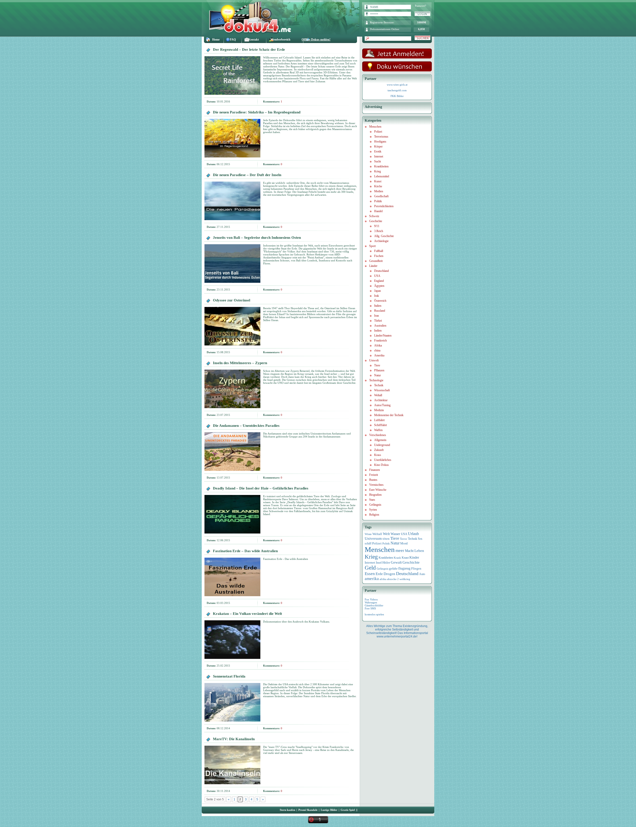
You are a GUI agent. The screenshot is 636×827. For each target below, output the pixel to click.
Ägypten (379, 286)
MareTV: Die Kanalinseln (234, 739)
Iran (376, 315)
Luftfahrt (379, 420)
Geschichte (375, 221)
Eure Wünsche (377, 489)
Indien (378, 330)
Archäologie (381, 241)
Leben (419, 551)
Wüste (368, 534)
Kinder (414, 557)
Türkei (378, 320)
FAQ (233, 39)
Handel (378, 211)
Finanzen (374, 470)
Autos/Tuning (382, 405)
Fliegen (416, 568)
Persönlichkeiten (384, 206)
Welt (386, 534)
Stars (372, 499)
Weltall (378, 395)
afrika (383, 579)
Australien (380, 325)
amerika (372, 578)
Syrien (373, 509)
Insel (379, 562)
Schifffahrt (380, 425)
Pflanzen (379, 370)
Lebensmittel (381, 176)
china (377, 350)
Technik (378, 385)
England (379, 281)
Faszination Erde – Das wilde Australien (245, 551)
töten (386, 538)
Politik (378, 201)
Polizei (378, 131)
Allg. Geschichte (384, 236)
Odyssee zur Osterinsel (231, 300)
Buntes (373, 480)
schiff (368, 543)
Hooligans (380, 141)
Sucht (377, 161)
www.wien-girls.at (397, 84)
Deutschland (381, 271)
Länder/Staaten (383, 335)
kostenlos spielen (374, 614)
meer (400, 550)
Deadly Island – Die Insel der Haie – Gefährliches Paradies (260, 488)
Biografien (375, 494)
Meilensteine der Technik (388, 415)
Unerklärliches (382, 460)
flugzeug (404, 568)
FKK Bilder (397, 96)
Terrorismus (381, 136)
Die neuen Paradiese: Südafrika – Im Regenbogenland (256, 112)
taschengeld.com (397, 90)
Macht (409, 551)
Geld (370, 568)
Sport (372, 246)
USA (377, 276)
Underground (382, 445)
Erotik (377, 151)
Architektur (381, 400)
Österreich (380, 300)
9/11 (376, 226)
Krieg (377, 171)
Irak (376, 295)
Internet (378, 156)
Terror (403, 538)
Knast (405, 557)
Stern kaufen (287, 809)
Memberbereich (280, 39)
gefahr (393, 568)
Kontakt (253, 39)
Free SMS (370, 608)
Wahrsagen (371, 602)
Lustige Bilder (329, 809)
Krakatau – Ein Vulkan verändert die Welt (247, 614)
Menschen (375, 126)
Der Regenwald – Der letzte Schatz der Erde (249, 49)
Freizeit (373, 475)
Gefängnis (375, 504)
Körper (378, 146)
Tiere (377, 365)
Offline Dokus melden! (316, 39)
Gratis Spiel (348, 809)
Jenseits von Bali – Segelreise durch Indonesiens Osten (257, 238)
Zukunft (379, 450)
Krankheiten (381, 166)
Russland (379, 310)
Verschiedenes (377, 435)
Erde (379, 574)
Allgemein (380, 440)
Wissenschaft (382, 390)
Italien (377, 305)
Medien (378, 191)
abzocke (392, 579)
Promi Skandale (308, 809)
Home (216, 39)
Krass (377, 455)
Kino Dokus (381, 465)
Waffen (378, 430)
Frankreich (380, 340)
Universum (373, 538)
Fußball (378, 251)
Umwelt (374, 360)
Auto (422, 574)
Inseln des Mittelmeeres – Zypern (240, 363)
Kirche (378, 186)
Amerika (379, 355)
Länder (373, 266)
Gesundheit (376, 261)
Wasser (395, 534)
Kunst (377, 181)
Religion (374, 514)
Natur (377, 375)
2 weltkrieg (403, 579)
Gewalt (396, 562)
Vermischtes (376, 484)
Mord (404, 543)
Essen (370, 573)
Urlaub (413, 534)
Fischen (378, 256)
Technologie (376, 380)
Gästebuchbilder (374, 605)
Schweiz (374, 216)
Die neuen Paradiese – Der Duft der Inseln (247, 175)
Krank (397, 557)
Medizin (379, 410)
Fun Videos (371, 599)
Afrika (378, 345)
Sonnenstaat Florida (229, 676)
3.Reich (378, 231)
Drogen (389, 574)
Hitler (386, 562)
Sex (420, 538)
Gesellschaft (381, 196)
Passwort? (420, 5)
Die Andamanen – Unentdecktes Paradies (246, 426)
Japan (377, 290)
